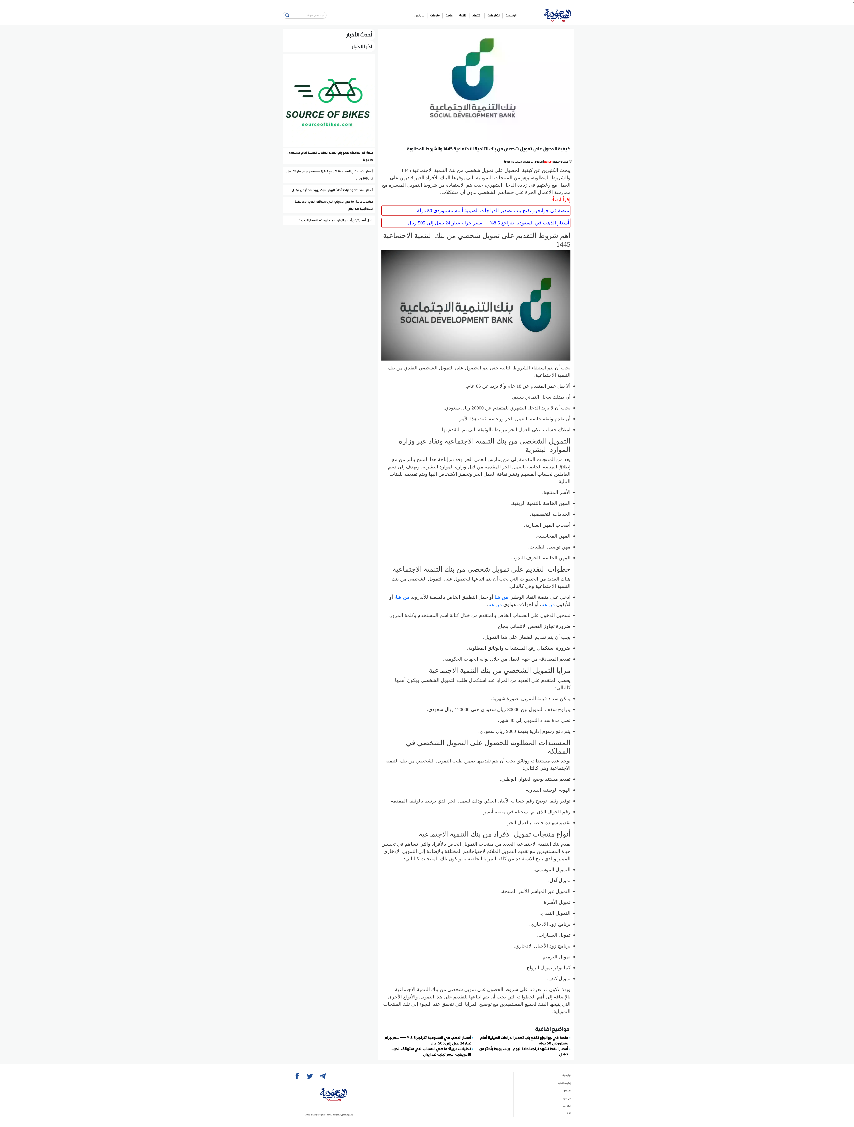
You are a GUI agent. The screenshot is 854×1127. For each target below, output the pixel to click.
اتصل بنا (567, 1105)
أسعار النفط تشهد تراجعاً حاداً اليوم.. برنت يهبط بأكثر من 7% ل (523, 1051)
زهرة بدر (548, 161)
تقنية (462, 15)
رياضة (449, 15)
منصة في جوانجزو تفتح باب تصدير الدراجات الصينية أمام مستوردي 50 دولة (493, 210)
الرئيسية (511, 15)
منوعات (435, 15)
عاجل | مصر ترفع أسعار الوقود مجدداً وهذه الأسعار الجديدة (336, 220)
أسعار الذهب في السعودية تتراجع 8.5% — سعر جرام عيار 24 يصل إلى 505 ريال (488, 223)
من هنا (502, 597)
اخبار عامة (493, 15)
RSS (569, 1113)
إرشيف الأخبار (564, 1083)
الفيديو (567, 1090)
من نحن (419, 15)
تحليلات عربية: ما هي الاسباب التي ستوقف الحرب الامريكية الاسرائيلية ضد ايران (431, 1051)
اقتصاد (476, 15)
